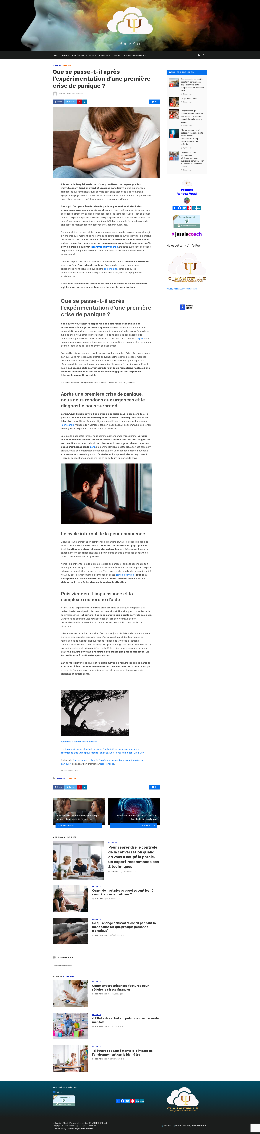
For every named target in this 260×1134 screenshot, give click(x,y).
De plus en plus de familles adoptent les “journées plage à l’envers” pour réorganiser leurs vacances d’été (192, 85)
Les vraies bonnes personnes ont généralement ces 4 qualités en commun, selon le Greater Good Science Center (192, 159)
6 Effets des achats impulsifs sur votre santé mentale (125, 1020)
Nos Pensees (101, 935)
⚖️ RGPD (177, 1126)
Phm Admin (66, 94)
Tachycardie (67, 424)
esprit (140, 338)
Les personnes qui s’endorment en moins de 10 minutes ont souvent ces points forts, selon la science (192, 116)
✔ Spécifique (78, 55)
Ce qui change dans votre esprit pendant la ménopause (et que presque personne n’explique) (124, 926)
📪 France (57, 1092)
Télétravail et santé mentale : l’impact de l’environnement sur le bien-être (122, 1052)
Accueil (65, 55)
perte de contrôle (125, 574)
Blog (91, 55)
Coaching (57, 66)
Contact (117, 55)
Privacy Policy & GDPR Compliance (182, 289)
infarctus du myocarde (104, 246)
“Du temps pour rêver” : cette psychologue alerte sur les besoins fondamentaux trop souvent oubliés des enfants (192, 137)
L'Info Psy (66, 66)
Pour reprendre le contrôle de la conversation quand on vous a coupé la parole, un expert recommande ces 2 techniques (133, 857)
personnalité (110, 268)
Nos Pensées (107, 763)
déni (92, 447)
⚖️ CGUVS (166, 1126)
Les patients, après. (189, 98)
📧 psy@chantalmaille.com (65, 1087)
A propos (103, 55)
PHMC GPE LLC (100, 1123)
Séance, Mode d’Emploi (194, 1126)
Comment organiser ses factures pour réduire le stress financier (120, 987)
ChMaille (115, 872)
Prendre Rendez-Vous (135, 55)
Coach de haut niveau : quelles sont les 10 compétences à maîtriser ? (122, 892)
